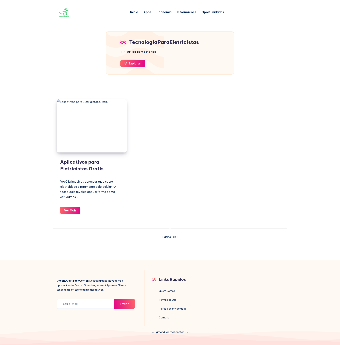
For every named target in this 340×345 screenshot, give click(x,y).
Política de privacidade (172, 308)
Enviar (124, 304)
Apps (147, 12)
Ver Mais (72, 211)
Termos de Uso (168, 299)
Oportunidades (213, 12)
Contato (164, 317)
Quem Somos (167, 291)
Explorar (134, 63)
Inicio (134, 12)
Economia (164, 12)
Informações (186, 12)
